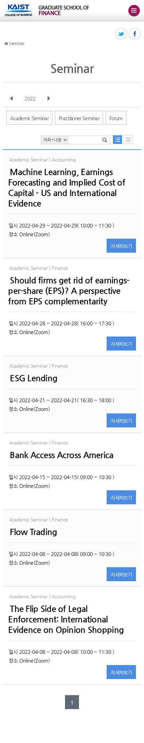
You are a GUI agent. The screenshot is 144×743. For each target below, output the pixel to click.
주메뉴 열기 (134, 10)
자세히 (121, 246)
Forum (116, 118)
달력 (127, 139)
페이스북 (135, 34)
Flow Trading (33, 532)
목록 (117, 139)
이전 (11, 98)
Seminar (16, 43)
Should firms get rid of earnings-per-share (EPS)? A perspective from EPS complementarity (68, 290)
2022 (30, 98)
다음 (48, 98)
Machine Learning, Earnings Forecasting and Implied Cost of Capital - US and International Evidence (66, 187)
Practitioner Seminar (79, 118)
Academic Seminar (29, 118)
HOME (6, 43)
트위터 (121, 34)
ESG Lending (33, 378)
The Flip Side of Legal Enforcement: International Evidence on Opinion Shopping (66, 619)
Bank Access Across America (61, 455)
